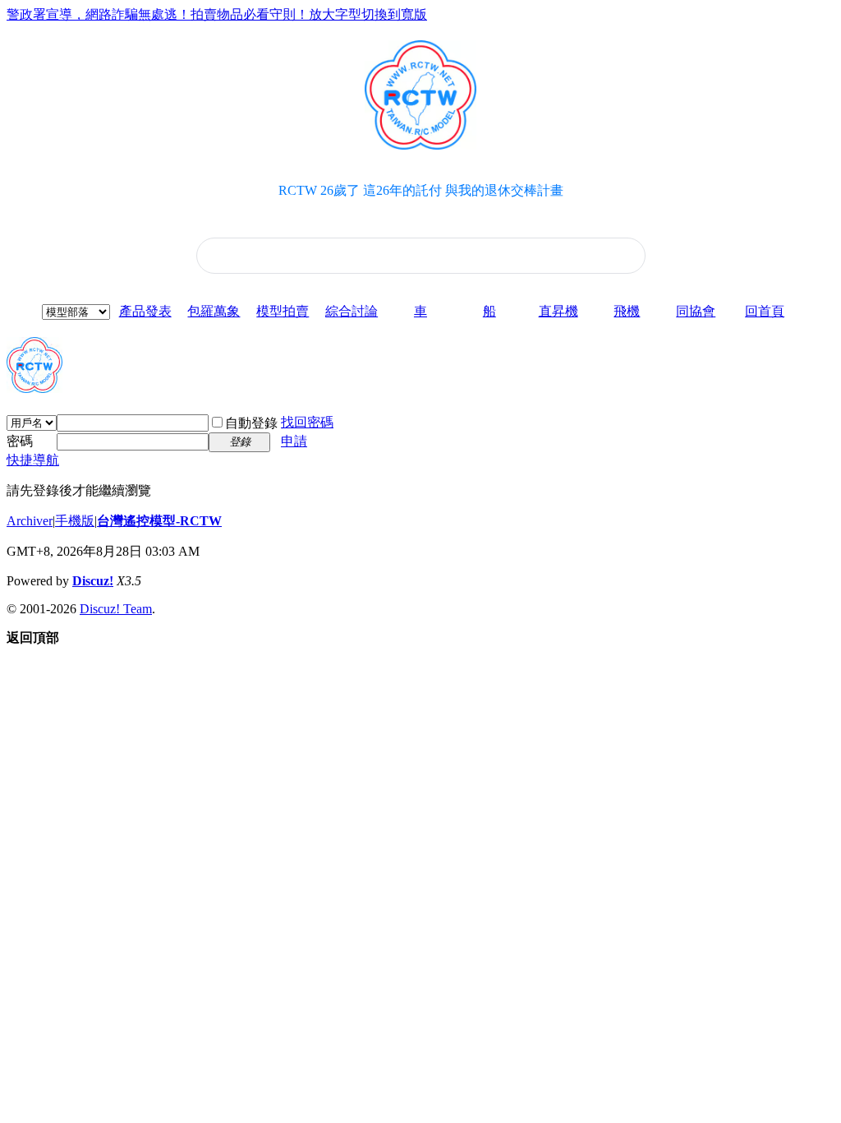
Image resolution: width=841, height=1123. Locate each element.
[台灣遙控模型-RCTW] (34, 386)
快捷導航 (33, 460)
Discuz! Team (116, 609)
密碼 (20, 441)
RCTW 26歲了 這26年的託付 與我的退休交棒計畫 (420, 190)
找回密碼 (307, 422)
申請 (294, 441)
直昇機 (558, 311)
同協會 (695, 311)
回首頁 (764, 311)
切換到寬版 (394, 14)
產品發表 (145, 311)
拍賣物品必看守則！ (250, 14)
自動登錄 (251, 423)
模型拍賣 (282, 311)
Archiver (30, 521)
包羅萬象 (213, 311)
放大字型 (335, 14)
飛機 (627, 311)
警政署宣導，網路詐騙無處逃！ (99, 14)
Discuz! (92, 581)
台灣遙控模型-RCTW (159, 521)
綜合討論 (351, 311)
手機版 (74, 521)
